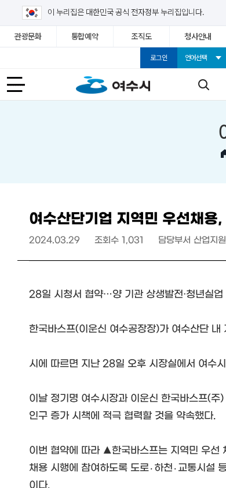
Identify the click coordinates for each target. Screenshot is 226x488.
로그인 (158, 58)
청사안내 (198, 36)
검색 (203, 84)
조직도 (141, 36)
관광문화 (28, 36)
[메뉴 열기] (22, 84)
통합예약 (85, 36)
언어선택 (196, 58)
